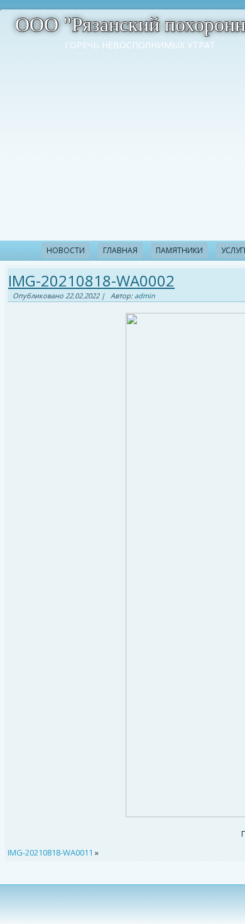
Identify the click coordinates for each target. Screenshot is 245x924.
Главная (120, 250)
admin (144, 295)
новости (65, 250)
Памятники (179, 250)
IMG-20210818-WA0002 (91, 280)
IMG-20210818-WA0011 (50, 852)
